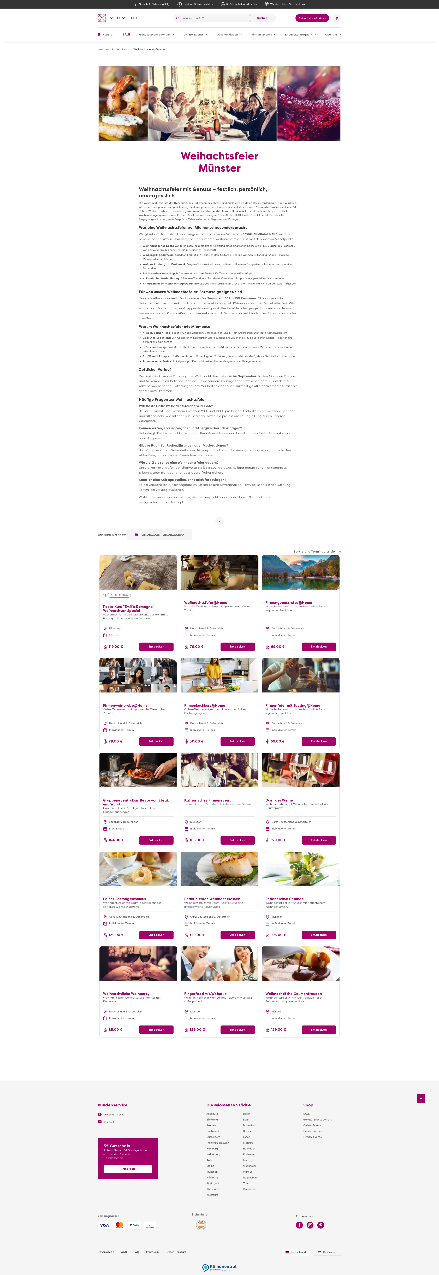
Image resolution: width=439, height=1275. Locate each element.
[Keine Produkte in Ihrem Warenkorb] (337, 18)
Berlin (246, 1113)
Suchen (262, 18)
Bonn (246, 1119)
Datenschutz (106, 1252)
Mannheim (249, 1165)
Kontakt (108, 1122)
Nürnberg (212, 1177)
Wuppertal (249, 1189)
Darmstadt (250, 1125)
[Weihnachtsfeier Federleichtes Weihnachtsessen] (219, 869)
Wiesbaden (213, 1189)
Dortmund (212, 1131)
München (212, 1171)
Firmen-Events (261, 34)
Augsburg (212, 1113)
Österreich (329, 1252)
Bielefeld (212, 1119)
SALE (126, 34)
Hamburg (212, 1148)
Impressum (152, 1252)
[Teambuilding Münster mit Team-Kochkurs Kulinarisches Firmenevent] (219, 770)
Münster (103, 49)
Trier (246, 1183)
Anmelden (128, 1168)
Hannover (249, 1148)
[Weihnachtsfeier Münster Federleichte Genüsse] (301, 869)
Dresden (248, 1131)
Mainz (210, 1165)
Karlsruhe (248, 1154)
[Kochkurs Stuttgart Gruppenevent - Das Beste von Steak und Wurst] (138, 770)
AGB (124, 1252)
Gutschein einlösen (312, 18)
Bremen (211, 1125)
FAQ (136, 1252)
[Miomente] (121, 18)
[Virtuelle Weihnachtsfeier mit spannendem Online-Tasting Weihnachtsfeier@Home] (219, 557)
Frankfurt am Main (217, 1142)
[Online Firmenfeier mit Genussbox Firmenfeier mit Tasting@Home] (301, 675)
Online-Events (193, 34)
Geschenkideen (227, 34)
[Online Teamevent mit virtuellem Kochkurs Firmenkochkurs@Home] (219, 675)
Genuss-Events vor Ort (154, 34)
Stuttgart (212, 1183)
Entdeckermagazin (298, 34)
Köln (209, 1160)
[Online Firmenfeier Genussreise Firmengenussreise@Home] (301, 572)
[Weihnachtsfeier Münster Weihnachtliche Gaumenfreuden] (301, 963)
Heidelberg (213, 1154)
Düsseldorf (213, 1136)
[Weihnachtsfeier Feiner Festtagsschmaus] (138, 869)
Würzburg (212, 1194)
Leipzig (247, 1160)
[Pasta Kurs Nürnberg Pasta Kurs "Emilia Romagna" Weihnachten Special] (138, 557)
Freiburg (248, 1142)
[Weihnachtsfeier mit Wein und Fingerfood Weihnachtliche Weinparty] (138, 963)
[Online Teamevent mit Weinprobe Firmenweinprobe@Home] (138, 675)
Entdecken (156, 646)
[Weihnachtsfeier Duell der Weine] (301, 770)
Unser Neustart (176, 1252)
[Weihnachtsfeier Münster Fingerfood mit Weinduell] (219, 963)
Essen (246, 1136)
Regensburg (250, 1177)
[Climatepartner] (219, 1266)
